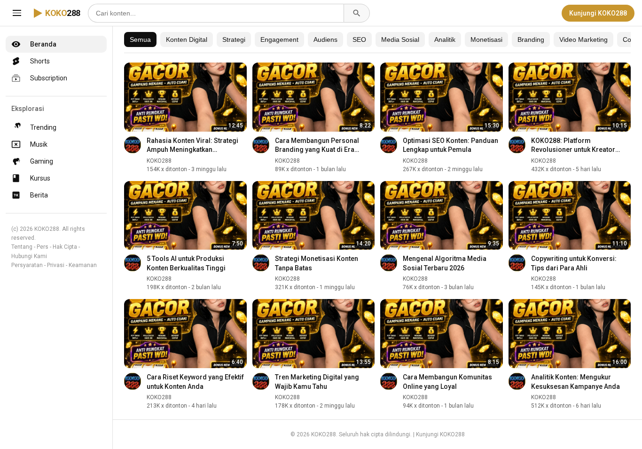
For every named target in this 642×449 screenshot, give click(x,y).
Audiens (325, 39)
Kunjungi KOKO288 (598, 13)
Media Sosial (400, 39)
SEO (359, 39)
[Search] (357, 13)
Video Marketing (583, 39)
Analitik (444, 39)
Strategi (233, 39)
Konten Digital (186, 39)
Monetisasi (486, 39)
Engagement (279, 39)
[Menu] (17, 13)
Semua (140, 39)
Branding (530, 39)
